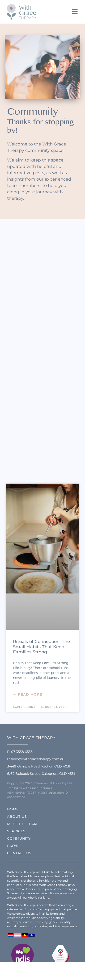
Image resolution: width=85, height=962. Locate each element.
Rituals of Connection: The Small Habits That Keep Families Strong (41, 646)
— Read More (27, 694)
